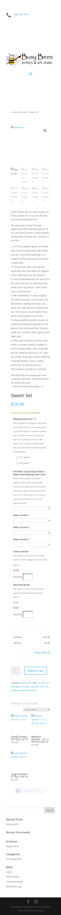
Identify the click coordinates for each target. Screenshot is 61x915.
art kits (41, 682)
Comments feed (14, 881)
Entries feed (12, 876)
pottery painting (28, 690)
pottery (14, 690)
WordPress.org (13, 886)
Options (17, 642)
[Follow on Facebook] (46, 24)
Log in (9, 871)
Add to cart (35, 670)
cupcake (34, 686)
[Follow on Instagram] (52, 24)
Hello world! (12, 824)
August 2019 (12, 846)
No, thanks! (24, 463)
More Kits (22, 112)
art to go (24, 686)
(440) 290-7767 (21, 14)
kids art (44, 686)
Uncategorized (13, 858)
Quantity (17, 576)
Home (14, 112)
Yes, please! (25, 457)
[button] (45, 130)
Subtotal (17, 637)
